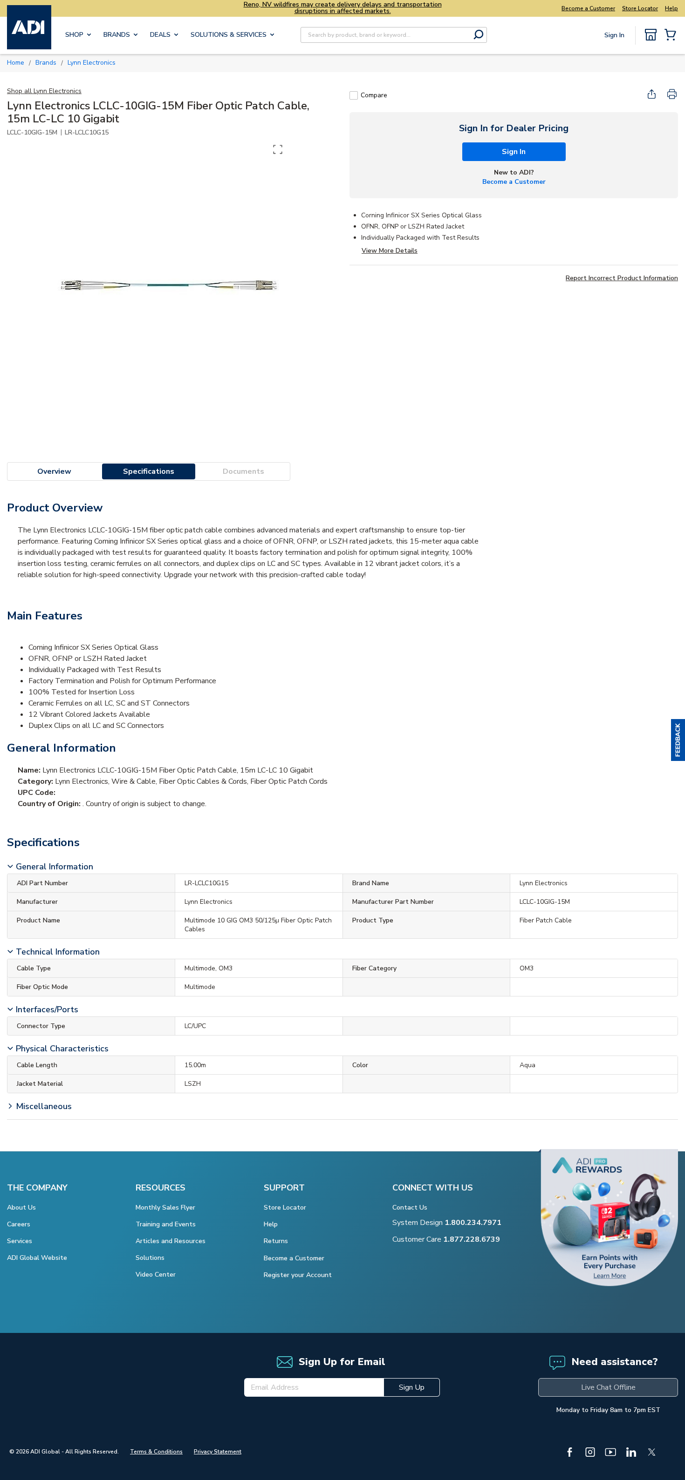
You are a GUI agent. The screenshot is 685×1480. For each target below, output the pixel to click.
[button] (678, 740)
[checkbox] (353, 95)
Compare (374, 95)
